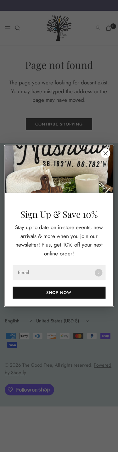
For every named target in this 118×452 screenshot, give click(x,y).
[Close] (105, 153)
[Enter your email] (98, 273)
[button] (59, 293)
